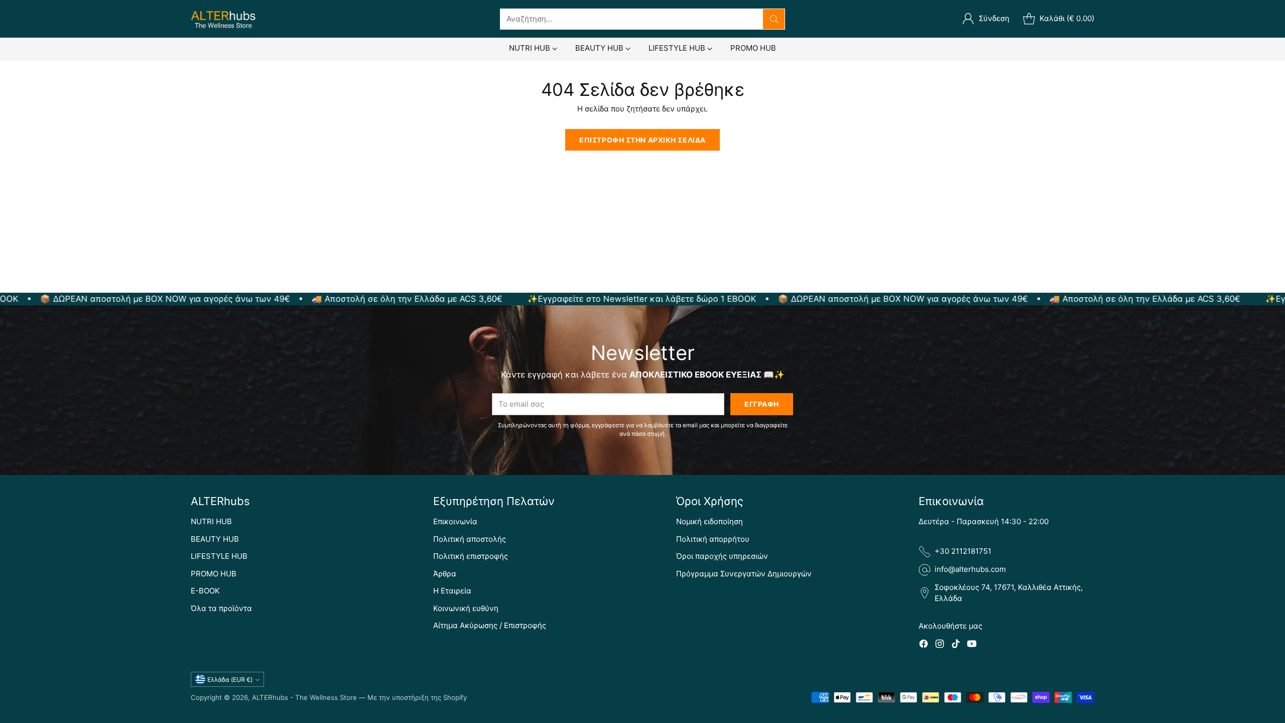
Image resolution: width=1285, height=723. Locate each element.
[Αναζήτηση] (774, 19)
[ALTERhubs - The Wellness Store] (223, 19)
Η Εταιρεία (452, 590)
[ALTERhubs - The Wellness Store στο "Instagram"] (940, 645)
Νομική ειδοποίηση (709, 521)
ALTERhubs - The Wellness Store (304, 697)
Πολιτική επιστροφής (470, 556)
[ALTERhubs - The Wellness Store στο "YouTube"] (972, 645)
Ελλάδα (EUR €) (229, 679)
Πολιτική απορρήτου (712, 539)
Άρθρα (444, 573)
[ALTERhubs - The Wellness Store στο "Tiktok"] (956, 645)
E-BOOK (205, 590)
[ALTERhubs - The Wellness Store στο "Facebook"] (924, 645)
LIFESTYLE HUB (219, 556)
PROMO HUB (213, 573)
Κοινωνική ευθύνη (465, 608)
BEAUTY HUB (215, 539)
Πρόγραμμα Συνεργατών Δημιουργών (744, 573)
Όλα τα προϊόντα (221, 608)
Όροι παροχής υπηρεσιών (722, 556)
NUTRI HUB (211, 521)
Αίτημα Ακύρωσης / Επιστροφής (489, 625)
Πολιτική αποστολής (469, 539)
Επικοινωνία (455, 521)
